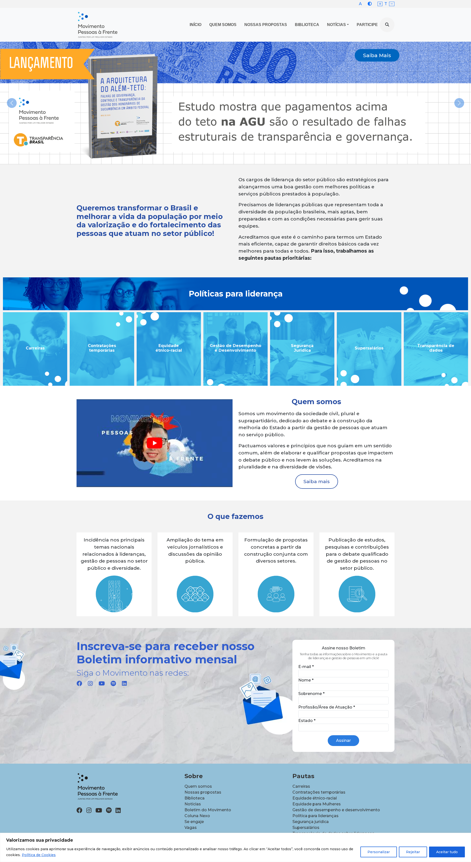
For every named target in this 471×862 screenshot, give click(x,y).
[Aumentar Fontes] (380, 4)
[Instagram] (90, 683)
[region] (235, 847)
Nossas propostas (265, 25)
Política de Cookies (39, 855)
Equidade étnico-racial (314, 798)
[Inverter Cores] (370, 3)
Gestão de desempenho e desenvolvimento (336, 810)
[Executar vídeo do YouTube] (155, 443)
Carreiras (301, 786)
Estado (306, 720)
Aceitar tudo (447, 852)
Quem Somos (222, 25)
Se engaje (194, 821)
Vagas (190, 827)
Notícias (336, 25)
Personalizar (378, 852)
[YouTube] (102, 683)
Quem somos (198, 786)
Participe (367, 25)
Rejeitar (413, 852)
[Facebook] (79, 683)
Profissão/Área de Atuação (326, 707)
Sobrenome (311, 693)
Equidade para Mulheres (316, 804)
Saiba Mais (377, 55)
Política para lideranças (315, 815)
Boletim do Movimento (207, 810)
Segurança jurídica (310, 821)
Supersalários (305, 827)
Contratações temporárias (318, 792)
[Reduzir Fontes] (391, 4)
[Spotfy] (113, 683)
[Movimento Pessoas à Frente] (97, 25)
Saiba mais (316, 481)
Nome (306, 680)
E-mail (306, 666)
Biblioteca (307, 25)
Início (195, 25)
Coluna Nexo (197, 815)
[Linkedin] (124, 683)
